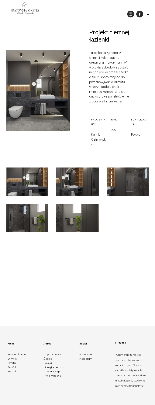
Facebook (85, 354)
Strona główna (17, 354)
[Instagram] (130, 14)
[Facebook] (139, 14)
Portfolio (13, 367)
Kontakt (12, 371)
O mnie (12, 358)
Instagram (85, 358)
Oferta (12, 363)
